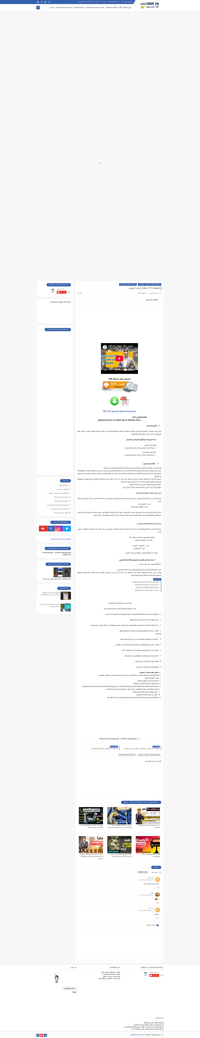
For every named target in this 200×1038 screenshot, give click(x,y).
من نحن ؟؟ (104, 2)
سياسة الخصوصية (114, 2)
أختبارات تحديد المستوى (85, 2)
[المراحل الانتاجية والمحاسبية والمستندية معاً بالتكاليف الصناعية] (119, 815)
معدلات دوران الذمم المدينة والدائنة (147, 590)
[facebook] (41, 2)
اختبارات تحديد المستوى (64, 7)
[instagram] (49, 2)
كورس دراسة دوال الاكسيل (95, 7)
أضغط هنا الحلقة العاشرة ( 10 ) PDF (119, 412)
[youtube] (37, 2)
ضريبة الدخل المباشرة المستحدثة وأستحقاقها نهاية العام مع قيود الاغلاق (91, 857)
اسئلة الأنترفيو (63, 485)
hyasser (151, 908)
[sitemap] (45, 1035)
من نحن (52, 7)
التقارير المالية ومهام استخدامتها (147, 587)
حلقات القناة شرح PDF (128, 284)
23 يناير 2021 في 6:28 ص (146, 880)
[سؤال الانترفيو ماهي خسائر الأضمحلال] (148, 844)
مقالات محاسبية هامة (61, 513)
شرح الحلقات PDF (125, 7)
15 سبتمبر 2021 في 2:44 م (146, 910)
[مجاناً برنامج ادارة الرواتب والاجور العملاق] (148, 815)
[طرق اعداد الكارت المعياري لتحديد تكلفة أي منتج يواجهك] (91, 815)
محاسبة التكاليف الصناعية (59, 509)
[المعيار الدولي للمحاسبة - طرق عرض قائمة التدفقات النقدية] (119, 844)
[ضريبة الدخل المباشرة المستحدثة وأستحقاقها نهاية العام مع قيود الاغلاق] (91, 844)
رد (157, 887)
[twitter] (45, 2)
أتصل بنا (96, 2)
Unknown (151, 878)
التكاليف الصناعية (111, 7)
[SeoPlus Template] (162, 1035)
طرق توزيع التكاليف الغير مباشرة (57, 505)
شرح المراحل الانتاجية (61, 501)
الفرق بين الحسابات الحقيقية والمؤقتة (145, 582)
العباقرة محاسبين (62, 489)
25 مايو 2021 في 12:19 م (146, 895)
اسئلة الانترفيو (79, 7)
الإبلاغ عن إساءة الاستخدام (61, 539)
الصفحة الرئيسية (127, 2)
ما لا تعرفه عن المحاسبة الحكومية (147, 585)
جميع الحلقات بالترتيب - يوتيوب (149, 284)
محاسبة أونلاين (69, 988)
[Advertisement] (130, 13)
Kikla (152, 893)
